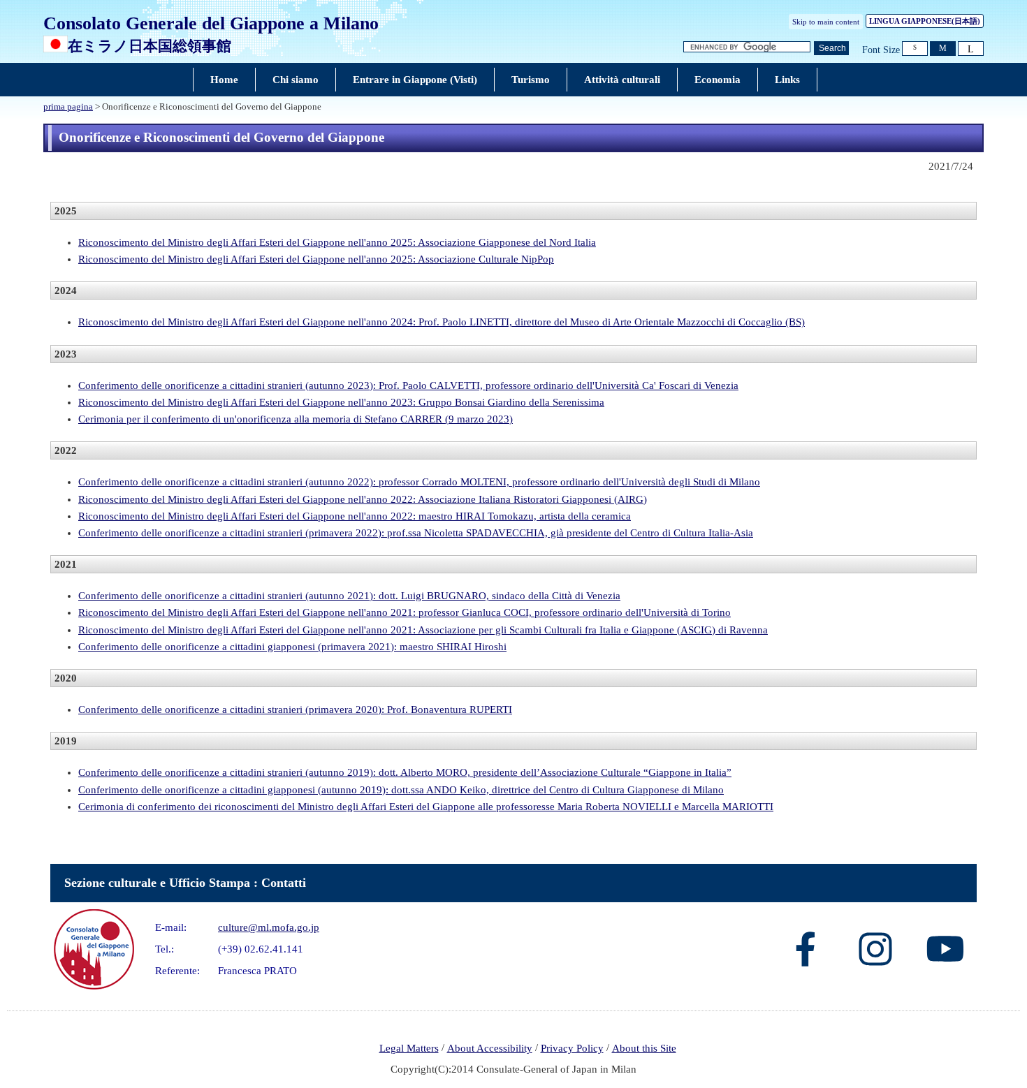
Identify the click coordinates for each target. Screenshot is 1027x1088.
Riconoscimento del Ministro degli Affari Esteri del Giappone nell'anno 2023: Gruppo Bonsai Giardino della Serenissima (341, 402)
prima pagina (68, 107)
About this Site (644, 1048)
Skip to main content (825, 21)
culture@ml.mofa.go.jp (268, 927)
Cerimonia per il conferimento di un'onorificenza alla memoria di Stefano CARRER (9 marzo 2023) (295, 419)
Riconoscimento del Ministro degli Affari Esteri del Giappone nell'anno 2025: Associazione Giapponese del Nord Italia (337, 242)
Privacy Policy (572, 1048)
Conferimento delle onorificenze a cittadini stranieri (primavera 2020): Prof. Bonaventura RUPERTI (295, 709)
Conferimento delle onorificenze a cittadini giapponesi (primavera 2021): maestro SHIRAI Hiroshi (292, 646)
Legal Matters (409, 1048)
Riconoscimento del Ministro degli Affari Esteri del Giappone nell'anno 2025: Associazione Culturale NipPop (316, 259)
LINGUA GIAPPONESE (924, 21)
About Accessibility (489, 1048)
